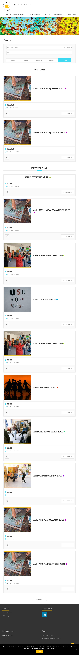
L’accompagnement (35, 14)
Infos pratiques (72, 14)
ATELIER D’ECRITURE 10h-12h (37, 177)
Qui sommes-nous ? (19, 14)
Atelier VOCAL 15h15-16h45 (44, 299)
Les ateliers (47, 14)
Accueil (8, 14)
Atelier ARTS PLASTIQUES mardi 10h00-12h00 (51, 210)
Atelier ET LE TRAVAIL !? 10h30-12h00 (48, 432)
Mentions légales (7, 635)
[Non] (77, 650)
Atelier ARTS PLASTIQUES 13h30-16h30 (49, 132)
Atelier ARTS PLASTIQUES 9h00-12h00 (48, 88)
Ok (40, 652)
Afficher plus (39, 599)
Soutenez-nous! (59, 14)
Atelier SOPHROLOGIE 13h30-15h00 (48, 255)
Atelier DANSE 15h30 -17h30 (44, 387)
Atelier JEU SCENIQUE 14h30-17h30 (47, 476)
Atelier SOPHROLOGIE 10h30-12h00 (48, 343)
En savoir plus (67, 113)
